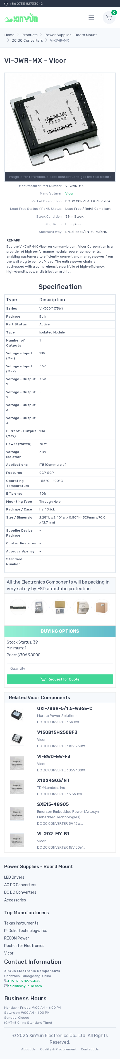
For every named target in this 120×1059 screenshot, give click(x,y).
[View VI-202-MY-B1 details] (19, 840)
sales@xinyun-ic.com (25, 986)
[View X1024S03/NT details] (19, 787)
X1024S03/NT (53, 780)
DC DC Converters (20, 892)
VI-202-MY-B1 (53, 833)
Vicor (69, 193)
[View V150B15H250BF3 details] (19, 739)
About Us (28, 1049)
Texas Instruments (21, 923)
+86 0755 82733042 (26, 4)
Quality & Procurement (58, 1049)
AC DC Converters (20, 885)
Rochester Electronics (24, 945)
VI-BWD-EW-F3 (53, 756)
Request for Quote (64, 679)
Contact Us (90, 1049)
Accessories (15, 900)
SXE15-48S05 (53, 804)
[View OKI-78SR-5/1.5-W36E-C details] (19, 715)
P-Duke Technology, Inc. (25, 930)
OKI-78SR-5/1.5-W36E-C (65, 708)
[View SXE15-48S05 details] (19, 814)
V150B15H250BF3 (57, 732)
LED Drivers (14, 877)
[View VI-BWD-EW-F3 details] (19, 763)
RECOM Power (16, 938)
